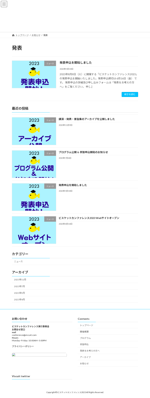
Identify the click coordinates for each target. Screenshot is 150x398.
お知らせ (84, 363)
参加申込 (84, 344)
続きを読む (129, 94)
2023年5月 (19, 293)
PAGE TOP (143, 382)
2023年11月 (20, 279)
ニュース (18, 261)
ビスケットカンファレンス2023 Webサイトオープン (89, 217)
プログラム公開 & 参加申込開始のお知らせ (83, 152)
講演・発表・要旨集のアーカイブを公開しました (87, 119)
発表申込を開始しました (76, 62)
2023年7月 (19, 286)
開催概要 (84, 331)
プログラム (85, 338)
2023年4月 (19, 299)
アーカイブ (85, 357)
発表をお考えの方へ (90, 350)
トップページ (86, 325)
